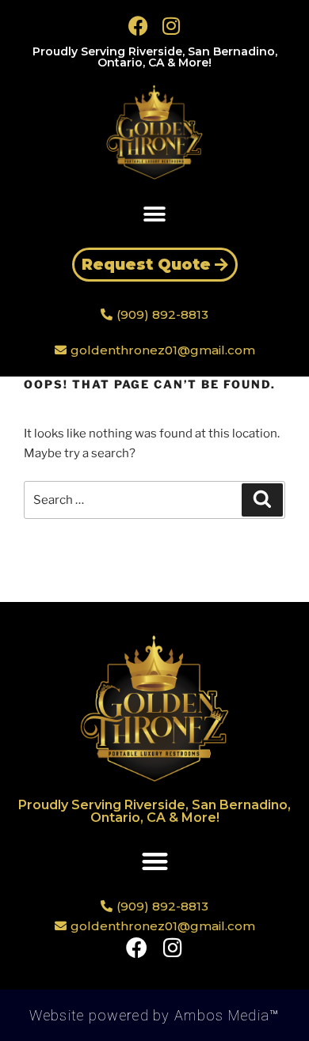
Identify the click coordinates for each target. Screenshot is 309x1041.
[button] (155, 214)
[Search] (262, 500)
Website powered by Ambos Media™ (154, 1015)
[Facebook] (138, 26)
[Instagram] (171, 26)
